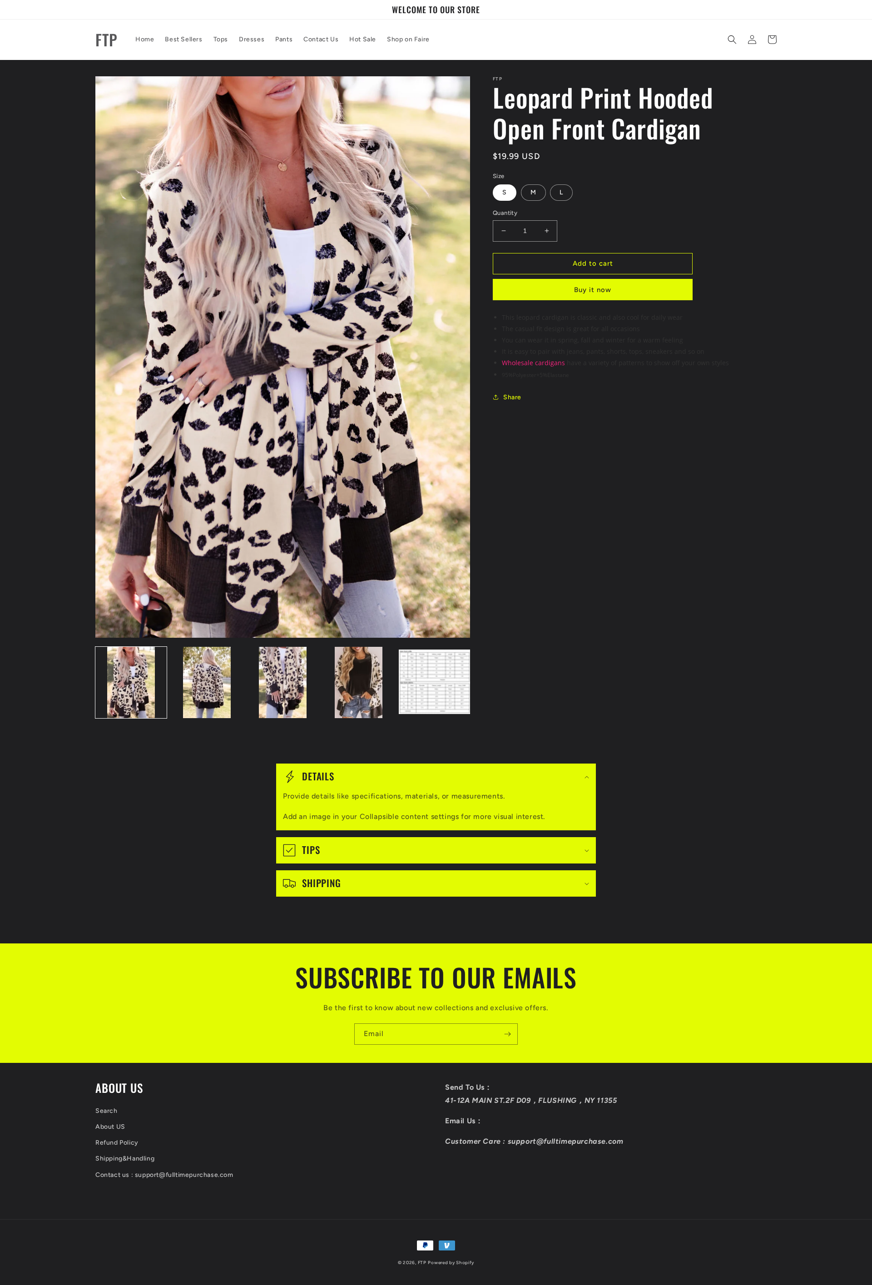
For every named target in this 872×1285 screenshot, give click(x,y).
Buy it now (592, 290)
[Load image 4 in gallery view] (358, 682)
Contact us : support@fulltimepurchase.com (164, 1175)
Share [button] (512, 397)
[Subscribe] (507, 1034)
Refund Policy (117, 1142)
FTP (422, 1262)
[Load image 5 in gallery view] (434, 682)
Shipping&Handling (124, 1158)
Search (106, 1111)
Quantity (505, 212)
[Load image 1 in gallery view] (131, 682)
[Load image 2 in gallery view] (207, 682)
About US (110, 1127)
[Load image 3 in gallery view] (282, 682)
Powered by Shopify (451, 1262)
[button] (732, 40)
